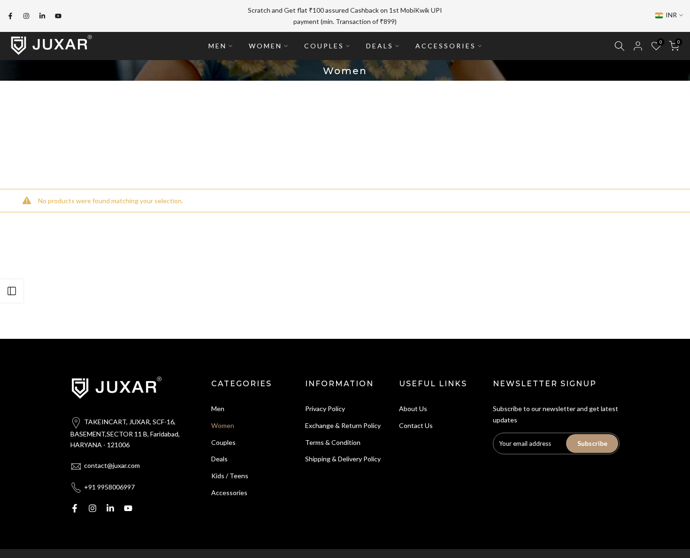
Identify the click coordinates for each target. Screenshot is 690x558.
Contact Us (416, 425)
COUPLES (324, 46)
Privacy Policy (325, 409)
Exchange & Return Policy (343, 425)
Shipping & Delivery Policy (343, 459)
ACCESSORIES (445, 46)
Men (217, 409)
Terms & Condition (332, 442)
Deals (219, 459)
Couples (223, 442)
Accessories (229, 493)
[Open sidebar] (11, 291)
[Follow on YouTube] (58, 16)
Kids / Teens (229, 476)
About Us (413, 409)
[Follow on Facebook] (10, 16)
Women (222, 425)
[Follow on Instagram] (26, 16)
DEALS (379, 46)
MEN (217, 46)
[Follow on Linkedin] (42, 16)
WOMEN (265, 46)
